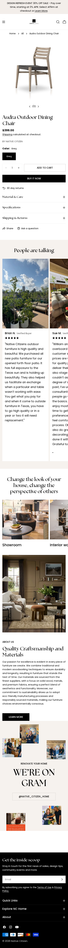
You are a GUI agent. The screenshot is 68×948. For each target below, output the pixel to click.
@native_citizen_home (34, 796)
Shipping (7, 134)
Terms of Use (44, 887)
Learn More (41, 10)
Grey (9, 156)
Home (12, 33)
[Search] (58, 22)
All (22, 33)
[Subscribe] (62, 879)
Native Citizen (19, 941)
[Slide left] (29, 106)
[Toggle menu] (3, 22)
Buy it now (34, 178)
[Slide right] (38, 106)
